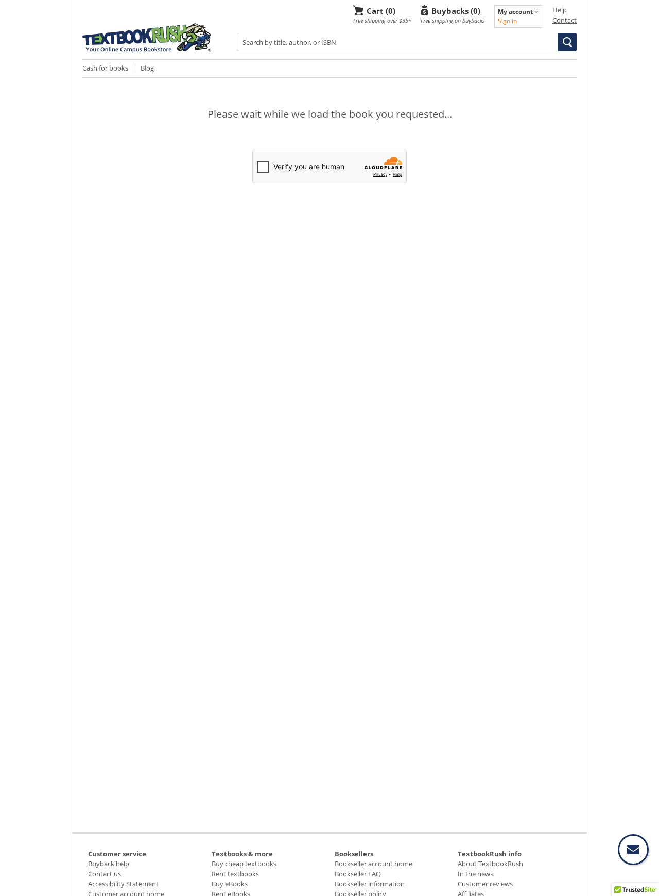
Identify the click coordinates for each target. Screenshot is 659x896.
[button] (567, 42)
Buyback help (108, 863)
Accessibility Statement (123, 883)
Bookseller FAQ (358, 873)
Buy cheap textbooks (244, 863)
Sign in (507, 20)
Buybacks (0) (455, 10)
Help (559, 9)
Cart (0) (381, 10)
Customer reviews (485, 883)
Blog (147, 68)
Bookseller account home (373, 863)
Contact (564, 20)
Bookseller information (370, 883)
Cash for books (105, 68)
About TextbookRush (490, 863)
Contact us (104, 873)
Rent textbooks (235, 873)
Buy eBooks (230, 883)
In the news (475, 873)
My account (516, 11)
